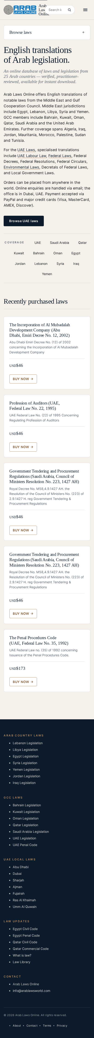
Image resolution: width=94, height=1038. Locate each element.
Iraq (76, 263)
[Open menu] (85, 10)
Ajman (17, 887)
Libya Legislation (25, 750)
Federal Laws (59, 155)
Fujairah (18, 893)
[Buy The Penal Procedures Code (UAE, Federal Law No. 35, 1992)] (23, 681)
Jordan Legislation (26, 776)
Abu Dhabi (21, 867)
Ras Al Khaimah (24, 900)
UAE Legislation (24, 838)
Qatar (82, 242)
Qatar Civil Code (25, 942)
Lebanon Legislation (28, 743)
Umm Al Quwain (25, 907)
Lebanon (40, 263)
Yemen (47, 274)
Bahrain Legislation (27, 805)
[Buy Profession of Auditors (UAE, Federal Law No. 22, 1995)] (23, 447)
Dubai (17, 873)
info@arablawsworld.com (31, 991)
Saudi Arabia (59, 242)
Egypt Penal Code (26, 935)
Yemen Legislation (26, 769)
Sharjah (18, 880)
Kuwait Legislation (26, 812)
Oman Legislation (26, 818)
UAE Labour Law (31, 155)
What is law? (22, 955)
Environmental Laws (21, 167)
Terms (47, 1025)
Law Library (21, 962)
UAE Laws (26, 149)
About (17, 1025)
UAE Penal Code (25, 845)
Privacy (62, 1025)
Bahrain (38, 253)
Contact (31, 1025)
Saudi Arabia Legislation (31, 831)
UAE (37, 242)
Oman (57, 253)
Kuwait (19, 253)
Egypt (75, 253)
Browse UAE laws (23, 221)
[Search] (69, 9)
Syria (60, 263)
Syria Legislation (25, 763)
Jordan (20, 263)
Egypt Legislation (26, 756)
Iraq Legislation (24, 783)
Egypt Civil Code (25, 929)
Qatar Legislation (25, 825)
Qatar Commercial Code (31, 949)
